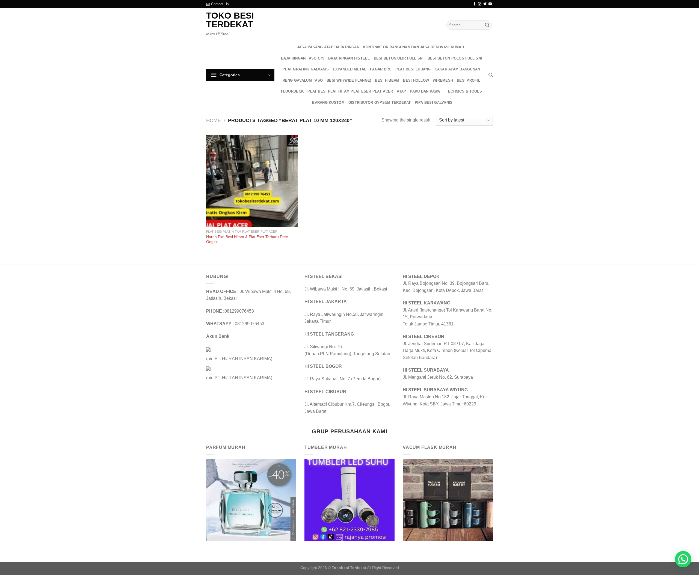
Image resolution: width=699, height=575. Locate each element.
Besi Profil (468, 80)
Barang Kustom (328, 102)
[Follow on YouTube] (490, 4)
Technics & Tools (464, 91)
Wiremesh (443, 80)
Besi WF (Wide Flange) (349, 80)
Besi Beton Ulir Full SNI (399, 58)
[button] (683, 559)
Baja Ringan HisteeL (349, 58)
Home (213, 120)
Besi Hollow (416, 80)
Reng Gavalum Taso (303, 80)
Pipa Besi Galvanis (434, 102)
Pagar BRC (380, 69)
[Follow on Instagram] (479, 4)
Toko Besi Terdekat (230, 20)
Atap (401, 91)
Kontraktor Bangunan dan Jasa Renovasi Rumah (413, 47)
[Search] (490, 75)
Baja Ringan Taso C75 (302, 58)
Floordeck (292, 91)
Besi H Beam (387, 80)
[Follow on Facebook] (474, 4)
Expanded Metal (349, 69)
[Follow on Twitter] (485, 4)
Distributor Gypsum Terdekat (379, 102)
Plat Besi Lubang (413, 69)
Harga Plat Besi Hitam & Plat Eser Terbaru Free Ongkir (247, 239)
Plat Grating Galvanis (306, 69)
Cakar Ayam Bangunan (457, 69)
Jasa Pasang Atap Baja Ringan (328, 47)
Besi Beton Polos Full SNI (455, 58)
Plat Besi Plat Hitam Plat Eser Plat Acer (350, 91)
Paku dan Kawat (426, 91)
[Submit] (487, 25)
